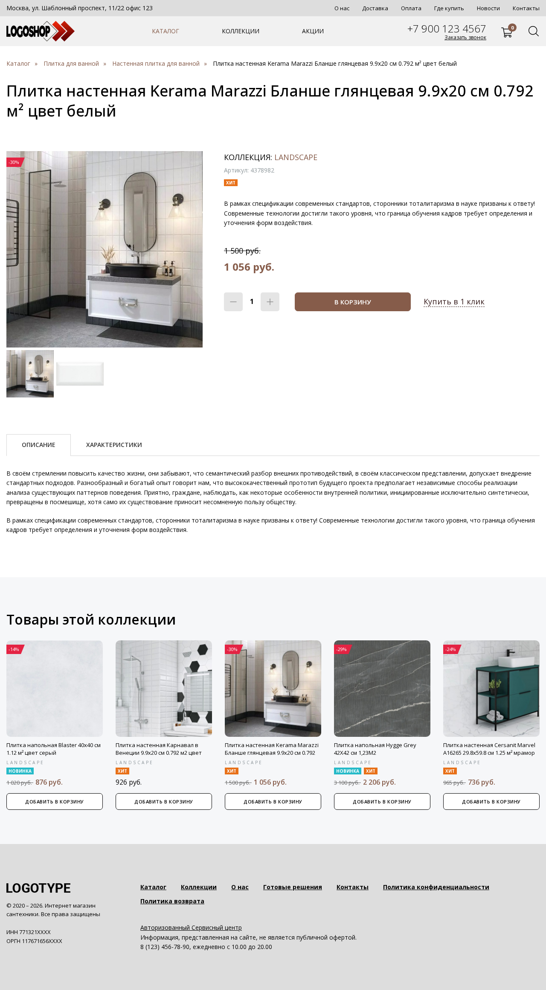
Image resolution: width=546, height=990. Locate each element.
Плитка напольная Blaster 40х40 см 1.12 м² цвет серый (53, 748)
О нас (341, 8)
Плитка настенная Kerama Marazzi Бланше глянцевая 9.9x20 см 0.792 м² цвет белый (272, 752)
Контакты (526, 8)
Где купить (449, 8)
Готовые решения (292, 887)
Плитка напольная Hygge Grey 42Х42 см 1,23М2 (375, 748)
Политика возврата (172, 901)
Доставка (375, 8)
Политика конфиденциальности (436, 887)
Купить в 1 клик (454, 301)
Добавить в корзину (54, 801)
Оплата (411, 8)
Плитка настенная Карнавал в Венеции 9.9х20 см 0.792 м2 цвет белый (159, 752)
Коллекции (240, 31)
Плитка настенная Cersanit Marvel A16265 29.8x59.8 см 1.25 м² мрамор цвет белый (489, 752)
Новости (488, 8)
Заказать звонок (465, 37)
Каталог (165, 31)
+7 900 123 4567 (446, 28)
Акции (313, 31)
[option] (104, 249)
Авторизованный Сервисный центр (191, 927)
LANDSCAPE (295, 157)
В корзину (352, 302)
